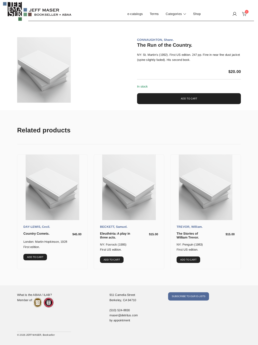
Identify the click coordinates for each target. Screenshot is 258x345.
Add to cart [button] (35, 257)
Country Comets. (36, 233)
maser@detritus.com (123, 315)
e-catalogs (135, 14)
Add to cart (189, 98)
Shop (197, 14)
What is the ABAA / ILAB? (34, 294)
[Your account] (234, 14)
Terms (154, 14)
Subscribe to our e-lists (188, 296)
